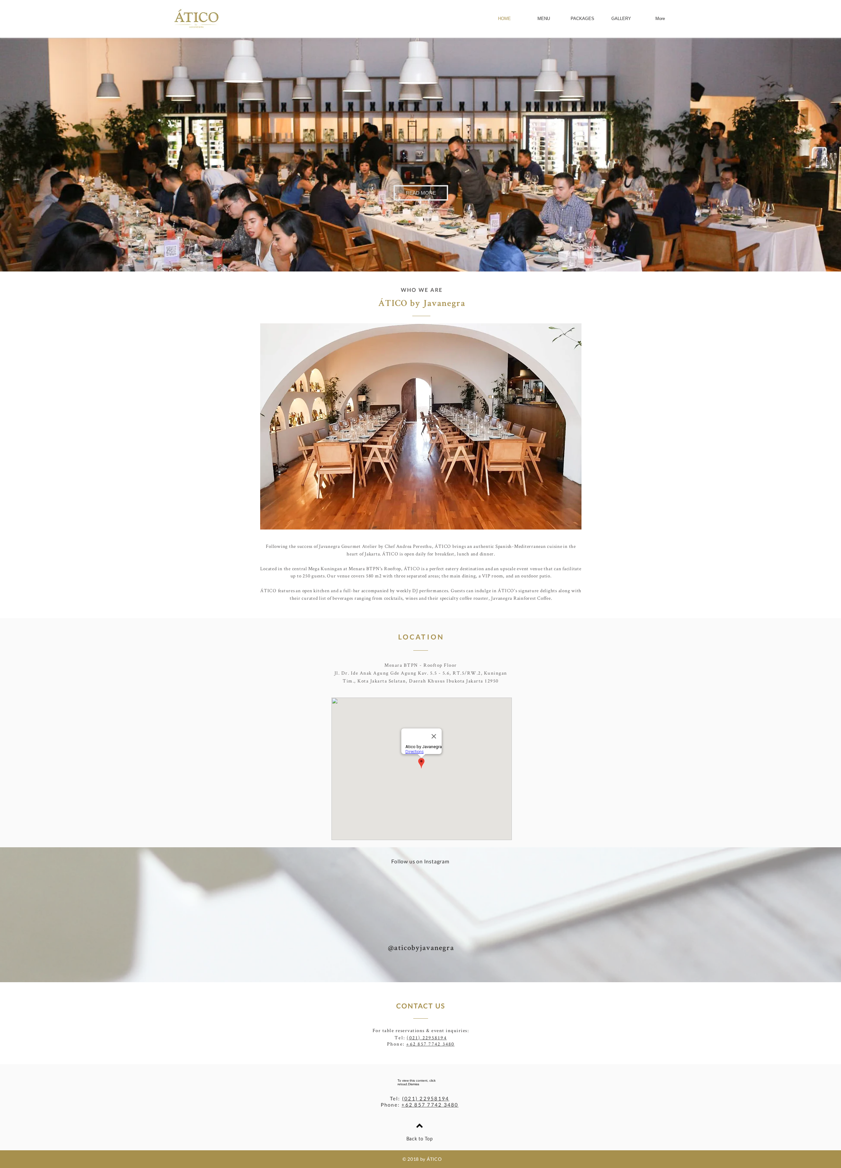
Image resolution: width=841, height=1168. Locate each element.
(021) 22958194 (427, 1037)
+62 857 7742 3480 (430, 1044)
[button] (421, 193)
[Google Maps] (421, 769)
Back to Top (419, 1139)
